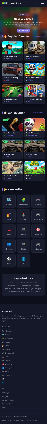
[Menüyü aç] (42, 3)
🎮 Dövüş (5, 371)
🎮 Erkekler (6, 360)
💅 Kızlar (5, 346)
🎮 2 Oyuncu (7, 375)
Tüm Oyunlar (7, 331)
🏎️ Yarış (5, 357)
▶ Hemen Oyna (23, 30)
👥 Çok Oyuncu (8, 368)
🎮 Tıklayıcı (6, 342)
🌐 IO (4, 382)
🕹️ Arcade (6, 349)
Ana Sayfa (5, 393)
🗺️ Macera (6, 334)
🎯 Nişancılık (7, 364)
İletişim (5, 396)
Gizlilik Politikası (8, 400)
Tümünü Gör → (39, 36)
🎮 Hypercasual (8, 353)
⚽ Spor (5, 379)
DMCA (4, 408)
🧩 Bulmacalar (7, 338)
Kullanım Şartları (8, 404)
